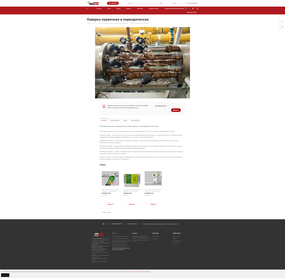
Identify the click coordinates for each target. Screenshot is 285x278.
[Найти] (161, 3)
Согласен (5, 275)
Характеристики (115, 120)
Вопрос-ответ (176, 236)
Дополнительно (135, 120)
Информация (177, 233)
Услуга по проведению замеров (119, 236)
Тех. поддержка (113, 3)
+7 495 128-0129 (192, 3)
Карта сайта (176, 243)
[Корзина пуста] (197, 8)
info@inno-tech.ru (132, 224)
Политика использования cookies (140, 271)
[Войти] (193, 8)
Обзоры (175, 238)
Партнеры (155, 238)
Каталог (134, 233)
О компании (155, 236)
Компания (156, 233)
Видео (125, 120)
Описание (104, 120)
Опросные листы (177, 240)
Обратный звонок (192, 12)
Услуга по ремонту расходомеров (120, 238)
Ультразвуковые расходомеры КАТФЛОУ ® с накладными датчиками (110, 190)
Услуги (114, 233)
